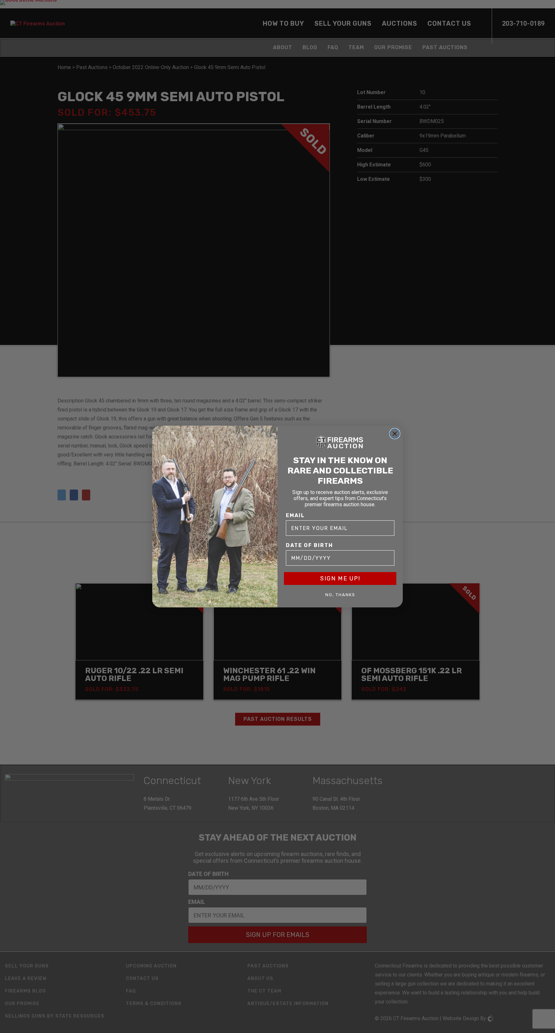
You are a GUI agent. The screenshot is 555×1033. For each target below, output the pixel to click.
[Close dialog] (395, 433)
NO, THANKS (340, 594)
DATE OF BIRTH (309, 545)
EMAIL (295, 515)
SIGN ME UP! (340, 578)
